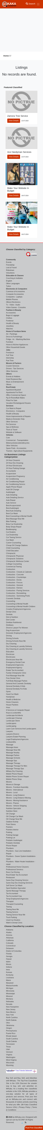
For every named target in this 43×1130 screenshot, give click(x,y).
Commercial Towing (14, 567)
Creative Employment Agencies (18, 609)
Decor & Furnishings (14, 337)
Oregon (9, 1028)
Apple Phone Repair (14, 487)
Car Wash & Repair (13, 408)
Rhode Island (11, 1036)
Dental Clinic (11, 612)
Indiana (9, 967)
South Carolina (12, 1039)
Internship (10, 358)
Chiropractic (11, 553)
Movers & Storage (13, 784)
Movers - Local (12, 792)
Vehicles (9, 435)
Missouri (9, 996)
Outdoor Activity (12, 822)
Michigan (9, 988)
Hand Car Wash (12, 694)
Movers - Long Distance (15, 795)
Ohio (8, 1023)
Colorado (9, 943)
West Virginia (11, 1060)
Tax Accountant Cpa (14, 896)
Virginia (9, 1055)
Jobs (8, 350)
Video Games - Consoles (16, 307)
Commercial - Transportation (17, 440)
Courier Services (12, 366)
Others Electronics (13, 302)
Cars (8, 438)
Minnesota (10, 991)
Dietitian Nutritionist (13, 622)
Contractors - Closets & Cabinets (19, 572)
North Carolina (12, 1017)
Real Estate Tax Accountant (17, 875)
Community (11, 260)
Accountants (11, 471)
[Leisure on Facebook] (32, 1122)
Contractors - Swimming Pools (18, 596)
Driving (9, 636)
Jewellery (10, 326)
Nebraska (10, 1001)
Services (9, 406)
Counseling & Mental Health (17, 604)
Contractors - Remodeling (16, 593)
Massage (9, 745)
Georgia (9, 956)
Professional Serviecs (14, 869)
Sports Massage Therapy (16, 891)
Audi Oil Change (12, 489)
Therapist (9, 901)
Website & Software (14, 432)
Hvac (8, 707)
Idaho (8, 962)
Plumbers (10, 848)
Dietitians (9, 625)
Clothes (9, 318)
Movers (9, 782)
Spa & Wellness (12, 427)
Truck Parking (11, 917)
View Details (14, 121)
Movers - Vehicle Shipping (16, 806)
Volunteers (10, 273)
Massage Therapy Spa (15, 768)
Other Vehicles (12, 446)
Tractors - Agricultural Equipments (19, 451)
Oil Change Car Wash (14, 816)
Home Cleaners (12, 702)
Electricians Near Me (14, 660)
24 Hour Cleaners (13, 460)
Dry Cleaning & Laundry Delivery (19, 646)
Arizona (9, 935)
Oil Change (10, 814)
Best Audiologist (12, 508)
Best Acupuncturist (13, 505)
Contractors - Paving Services (17, 590)
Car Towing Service (13, 537)
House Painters (12, 705)
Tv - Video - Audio (13, 305)
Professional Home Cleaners (17, 867)
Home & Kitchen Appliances (17, 345)
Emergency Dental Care (15, 662)
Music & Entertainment (15, 382)
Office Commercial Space (16, 395)
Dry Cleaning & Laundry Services (19, 649)
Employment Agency (14, 668)
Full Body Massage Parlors (16, 681)
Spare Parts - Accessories (16, 448)
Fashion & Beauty (13, 310)
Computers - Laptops (14, 297)
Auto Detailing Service (15, 497)
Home (6, 56)
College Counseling (14, 564)
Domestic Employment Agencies (18, 633)
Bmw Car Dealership (14, 524)
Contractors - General (14, 585)
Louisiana (10, 978)
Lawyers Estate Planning (16, 737)
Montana (9, 999)
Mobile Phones (12, 299)
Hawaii (9, 959)
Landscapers (11, 723)
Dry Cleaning (11, 644)
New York (10, 1015)
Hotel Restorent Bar (14, 379)
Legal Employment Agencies (17, 739)
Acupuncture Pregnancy (15, 476)
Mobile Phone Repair (14, 774)
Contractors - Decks (14, 580)
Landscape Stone (13, 721)
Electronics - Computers (15, 411)
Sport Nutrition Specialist (15, 888)
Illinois (8, 964)
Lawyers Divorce (12, 734)
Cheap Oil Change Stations (17, 545)
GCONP (21, 1120)
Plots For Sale (11, 400)
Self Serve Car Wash (14, 885)
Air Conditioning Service (15, 484)
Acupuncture (11, 474)
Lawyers (9, 731)
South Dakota (11, 1041)
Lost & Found (11, 267)
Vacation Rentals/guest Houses (18, 403)
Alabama (9, 930)
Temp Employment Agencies (17, 899)
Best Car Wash (12, 513)
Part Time (10, 360)
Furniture (9, 342)
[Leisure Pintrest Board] (29, 1122)
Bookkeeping (11, 529)
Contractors (10, 569)
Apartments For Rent (14, 392)
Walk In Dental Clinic (14, 923)
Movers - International (14, 790)
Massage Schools (13, 758)
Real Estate (11, 387)
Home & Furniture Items (16, 331)
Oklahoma (10, 1025)
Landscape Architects (14, 715)
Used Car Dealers (13, 920)
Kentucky (9, 975)
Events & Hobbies (13, 376)
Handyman (10, 697)
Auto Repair (10, 500)
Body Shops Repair (13, 527)
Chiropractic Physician (15, 556)
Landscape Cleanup (14, 718)
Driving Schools (12, 638)
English (9, 281)
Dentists (9, 614)
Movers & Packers (13, 363)
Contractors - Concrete (15, 575)
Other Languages (13, 283)
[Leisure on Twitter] (36, 1122)
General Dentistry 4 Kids (15, 686)
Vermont (9, 1052)
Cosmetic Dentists (13, 598)
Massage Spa (11, 761)
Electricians (10, 657)
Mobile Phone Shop (14, 779)
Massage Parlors (12, 755)
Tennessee (10, 1044)
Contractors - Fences (14, 582)
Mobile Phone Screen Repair (17, 776)
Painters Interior (12, 830)
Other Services (12, 371)
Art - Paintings (11, 334)
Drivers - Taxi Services (15, 368)
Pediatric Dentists (13, 843)
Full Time (9, 355)
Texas (8, 1047)
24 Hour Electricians (14, 466)
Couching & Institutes (14, 278)
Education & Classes (15, 275)
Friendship (10, 265)
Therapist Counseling (14, 904)
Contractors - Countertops (16, 577)
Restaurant (10, 877)
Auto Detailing (11, 495)
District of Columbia (13, 951)
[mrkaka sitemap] (22, 1122)
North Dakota (11, 1020)
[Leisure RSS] (25, 1122)
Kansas (9, 972)
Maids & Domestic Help (15, 419)
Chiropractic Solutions (14, 559)
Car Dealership (12, 535)
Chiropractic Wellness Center (17, 561)
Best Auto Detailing (13, 511)
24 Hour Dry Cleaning (14, 463)
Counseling (10, 601)
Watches (9, 329)
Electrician (10, 654)
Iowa (8, 970)
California (10, 940)
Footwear (9, 321)
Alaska (8, 932)
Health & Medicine (13, 699)
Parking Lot (10, 838)
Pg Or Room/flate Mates (15, 398)
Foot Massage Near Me (15, 675)
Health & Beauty (12, 323)
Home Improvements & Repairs (18, 416)
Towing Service (12, 912)
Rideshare (10, 270)
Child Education (12, 551)
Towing (9, 907)
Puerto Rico (10, 1033)
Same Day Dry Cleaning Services (19, 883)
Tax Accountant (12, 893)
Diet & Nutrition (12, 617)
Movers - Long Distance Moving (18, 798)
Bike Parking (11, 521)
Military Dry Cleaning (14, 771)
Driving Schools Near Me (16, 641)
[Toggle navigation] (38, 4)
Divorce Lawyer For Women (17, 628)
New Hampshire (12, 1007)
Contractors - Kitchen (14, 588)
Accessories (11, 313)
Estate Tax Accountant (14, 670)
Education (10, 652)
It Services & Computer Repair (18, 710)
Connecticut (10, 946)
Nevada (9, 1004)
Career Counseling (13, 543)
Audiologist (10, 492)
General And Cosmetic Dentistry (18, 683)
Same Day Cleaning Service (17, 880)
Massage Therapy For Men (16, 766)
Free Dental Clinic (13, 678)
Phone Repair (11, 846)
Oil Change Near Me (14, 819)
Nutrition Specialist (13, 808)
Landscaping (11, 726)
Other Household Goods (15, 347)
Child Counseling (13, 548)
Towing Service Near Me (15, 915)
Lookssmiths (11, 742)
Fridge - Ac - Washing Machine (18, 339)
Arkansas (9, 938)
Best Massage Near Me (15, 519)
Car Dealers (11, 532)
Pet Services (11, 424)
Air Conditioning (12, 479)
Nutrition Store (11, 811)
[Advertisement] (21, 30)
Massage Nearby (12, 753)
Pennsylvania (11, 1031)
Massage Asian (12, 747)
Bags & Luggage (12, 315)
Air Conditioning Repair (15, 482)
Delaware (10, 948)
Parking (9, 832)
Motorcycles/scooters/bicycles (17, 443)
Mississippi (10, 993)
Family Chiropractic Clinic (16, 673)
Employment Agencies (15, 665)
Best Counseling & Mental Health (19, 516)
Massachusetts (12, 986)
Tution (8, 286)
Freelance (10, 353)
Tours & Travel (11, 430)
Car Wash (10, 540)
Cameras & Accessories (15, 291)
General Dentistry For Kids (16, 689)
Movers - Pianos (12, 803)
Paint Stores (11, 824)
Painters (9, 827)
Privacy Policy (24, 1107)
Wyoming (9, 1065)
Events (8, 262)
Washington (10, 1057)
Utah (8, 1049)
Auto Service (11, 503)
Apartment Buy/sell (13, 390)
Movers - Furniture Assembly (17, 787)
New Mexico (11, 1012)
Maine (8, 980)
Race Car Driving (13, 872)
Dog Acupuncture (13, 630)
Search (31, 4)
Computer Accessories (15, 294)
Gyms (8, 691)
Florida (9, 954)
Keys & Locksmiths (13, 713)
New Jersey (10, 1009)
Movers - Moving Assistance (17, 800)
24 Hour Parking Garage (15, 468)
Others (9, 374)
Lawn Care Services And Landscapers (21, 729)
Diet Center (10, 620)
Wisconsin (10, 1063)
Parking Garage (12, 835)
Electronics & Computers (16, 289)
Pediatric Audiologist (14, 840)
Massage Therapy (13, 763)
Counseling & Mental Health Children (20, 606)
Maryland (9, 983)
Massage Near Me (13, 750)
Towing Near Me (12, 909)
